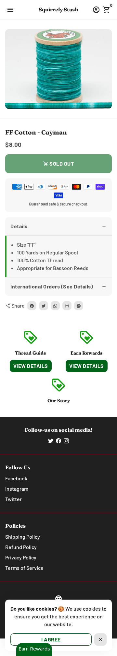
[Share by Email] (67, 305)
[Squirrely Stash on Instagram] (66, 441)
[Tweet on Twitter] (43, 305)
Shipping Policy (22, 536)
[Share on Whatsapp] (55, 305)
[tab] (58, 226)
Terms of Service (24, 568)
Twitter (13, 499)
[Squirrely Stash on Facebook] (58, 441)
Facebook (16, 478)
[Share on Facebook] (31, 305)
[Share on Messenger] (78, 305)
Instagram (16, 489)
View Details (30, 366)
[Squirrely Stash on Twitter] (50, 441)
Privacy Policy (20, 557)
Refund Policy (21, 547)
